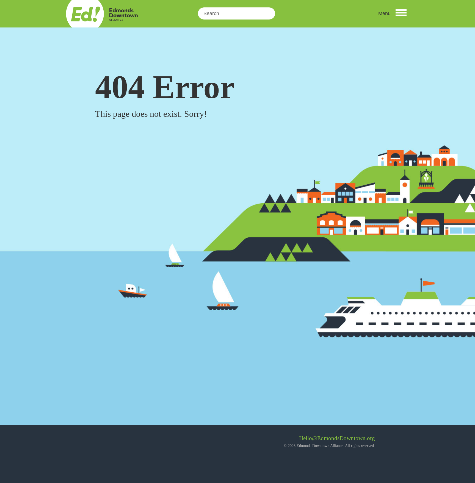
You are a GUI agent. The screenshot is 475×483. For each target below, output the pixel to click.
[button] (392, 13)
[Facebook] (104, 440)
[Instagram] (119, 440)
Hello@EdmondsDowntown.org (337, 438)
